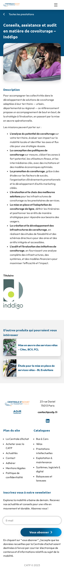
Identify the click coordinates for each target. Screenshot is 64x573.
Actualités (12, 453)
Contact (10, 458)
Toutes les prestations (21, 14)
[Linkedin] (47, 421)
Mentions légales (15, 468)
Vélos (39, 444)
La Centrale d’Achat (17, 438)
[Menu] (57, 5)
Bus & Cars (42, 438)
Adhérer (11, 463)
